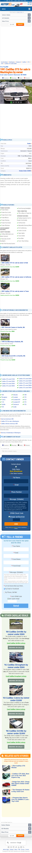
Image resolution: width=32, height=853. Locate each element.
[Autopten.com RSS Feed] (23, 847)
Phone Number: (16, 492)
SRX (25, 395)
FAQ (19, 849)
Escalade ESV (16, 399)
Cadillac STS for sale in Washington (10, 421)
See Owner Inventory (17, 473)
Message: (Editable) (16, 499)
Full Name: (16, 478)
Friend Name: (16, 559)
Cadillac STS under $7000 (25, 383)
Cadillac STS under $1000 (8, 379)
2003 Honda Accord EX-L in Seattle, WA (13, 356)
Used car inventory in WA (7, 419)
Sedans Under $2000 (25, 171)
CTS (3, 402)
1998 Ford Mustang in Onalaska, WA (12, 341)
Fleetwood (16, 404)
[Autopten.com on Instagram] (13, 847)
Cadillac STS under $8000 (25, 385)
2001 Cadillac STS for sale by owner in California (16, 277)
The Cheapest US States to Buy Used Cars (20, 790)
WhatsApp (14, 78)
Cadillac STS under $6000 (25, 381)
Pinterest (28, 78)
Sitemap (12, 849)
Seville (14, 407)
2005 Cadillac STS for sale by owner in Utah (15, 263)
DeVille (3, 404)
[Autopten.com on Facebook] (8, 847)
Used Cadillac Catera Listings (16, 709)
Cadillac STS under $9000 (25, 387)
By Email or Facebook (12, 589)
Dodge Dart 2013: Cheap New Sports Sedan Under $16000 (20, 783)
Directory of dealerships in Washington (11, 432)
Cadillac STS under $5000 (25, 378)
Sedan (29, 143)
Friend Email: (16, 566)
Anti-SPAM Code (16, 596)
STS (25, 397)
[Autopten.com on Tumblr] (21, 847)
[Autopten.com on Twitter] (16, 847)
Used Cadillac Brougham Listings (16, 676)
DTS (3, 407)
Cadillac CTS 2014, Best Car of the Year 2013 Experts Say (20, 775)
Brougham (4, 397)
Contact (27, 849)
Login (30, 4)
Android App (6, 849)
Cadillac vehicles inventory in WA (9, 423)
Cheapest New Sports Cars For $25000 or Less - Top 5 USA (20, 799)
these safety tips (14, 527)
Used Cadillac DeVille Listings (16, 643)
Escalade (15, 397)
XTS (25, 404)
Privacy (22, 849)
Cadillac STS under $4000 (8, 386)
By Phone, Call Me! (11, 592)
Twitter (20, 78)
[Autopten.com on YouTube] (18, 847)
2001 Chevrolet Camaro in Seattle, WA (13, 327)
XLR (25, 399)
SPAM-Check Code (16, 513)
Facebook (6, 78)
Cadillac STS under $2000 (8, 381)
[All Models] (16, 18)
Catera (3, 399)
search (20, 24)
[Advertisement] (16, 43)
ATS (3, 395)
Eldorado (15, 395)
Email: (16, 485)
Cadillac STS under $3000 (8, 383)
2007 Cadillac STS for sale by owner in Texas (15, 291)
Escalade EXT (16, 402)
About (15, 849)
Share (30, 2)
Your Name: (16, 546)
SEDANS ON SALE (15, 647)
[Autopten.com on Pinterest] (11, 847)
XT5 (25, 402)
